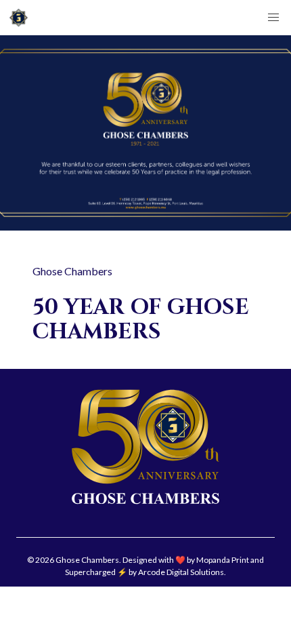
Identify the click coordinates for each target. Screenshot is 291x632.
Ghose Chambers (72, 270)
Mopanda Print (222, 560)
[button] (273, 17)
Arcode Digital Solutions (181, 572)
